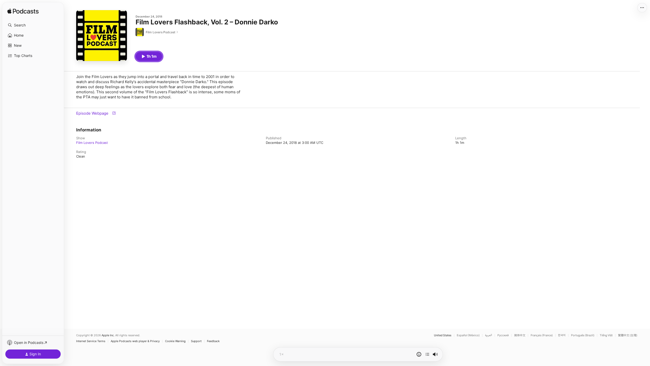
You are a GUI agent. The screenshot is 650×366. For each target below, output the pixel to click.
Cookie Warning (175, 341)
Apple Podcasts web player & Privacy (135, 341)
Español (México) (468, 335)
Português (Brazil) (582, 335)
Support (196, 341)
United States (442, 335)
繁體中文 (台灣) (627, 335)
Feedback (213, 341)
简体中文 (519, 335)
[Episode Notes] (419, 354)
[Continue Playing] (427, 354)
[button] (33, 25)
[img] (23, 11)
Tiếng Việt (606, 335)
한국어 (562, 335)
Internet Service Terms (90, 341)
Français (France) (542, 335)
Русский (503, 335)
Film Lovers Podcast (92, 143)
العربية (488, 335)
